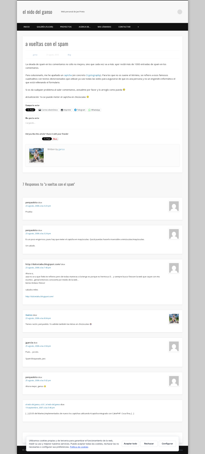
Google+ (167, 11)
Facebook (149, 11)
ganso (35, 54)
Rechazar (149, 443)
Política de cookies (79, 447)
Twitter (155, 11)
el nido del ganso (37, 11)
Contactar (124, 26)
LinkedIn (173, 11)
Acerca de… (84, 26)
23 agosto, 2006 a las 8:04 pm (38, 318)
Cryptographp (93, 75)
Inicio (27, 26)
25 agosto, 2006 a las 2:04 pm (38, 346)
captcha (68, 75)
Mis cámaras (104, 26)
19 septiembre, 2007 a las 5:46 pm (40, 407)
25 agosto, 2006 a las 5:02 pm (38, 380)
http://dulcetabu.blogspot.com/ (40, 296)
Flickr (161, 11)
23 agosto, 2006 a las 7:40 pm (38, 267)
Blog (69, 54)
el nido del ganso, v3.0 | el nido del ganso (43, 404)
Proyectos (66, 26)
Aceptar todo (130, 443)
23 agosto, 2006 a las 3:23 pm (38, 206)
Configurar (167, 443)
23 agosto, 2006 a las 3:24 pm (38, 233)
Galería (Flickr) (45, 26)
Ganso (29, 314)
